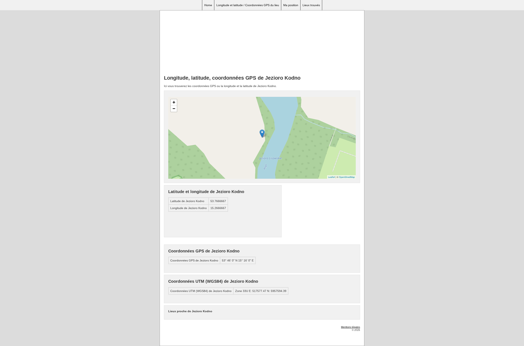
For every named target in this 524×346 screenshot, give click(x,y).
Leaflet (331, 177)
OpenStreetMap (347, 177)
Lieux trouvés (311, 5)
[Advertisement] (262, 43)
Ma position (290, 5)
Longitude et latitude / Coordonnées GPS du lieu (247, 5)
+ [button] (174, 102)
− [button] (174, 108)
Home (208, 5)
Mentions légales (350, 327)
